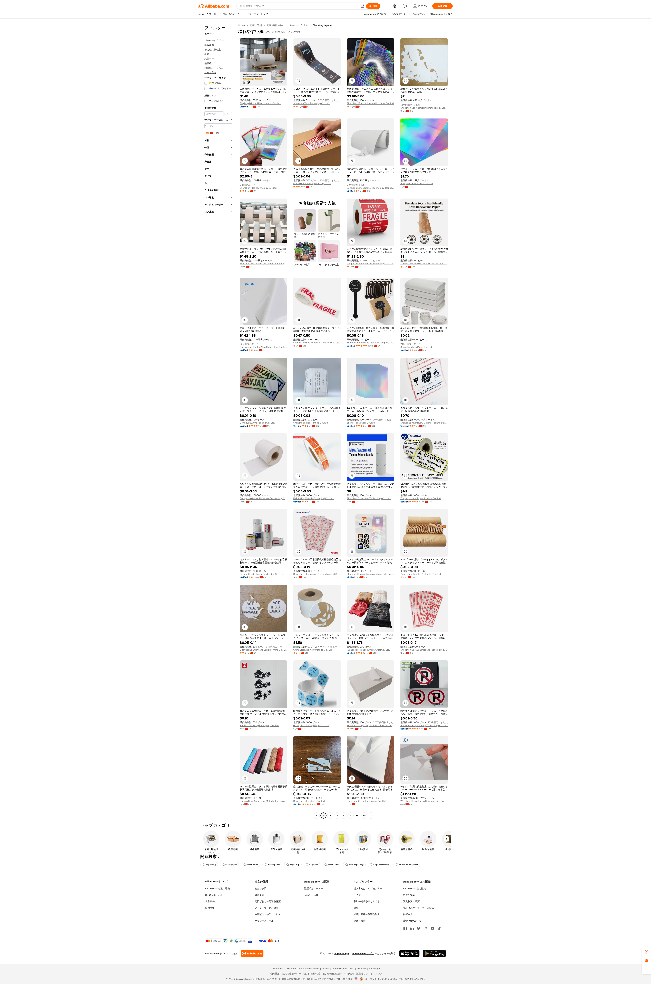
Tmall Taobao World (309, 968)
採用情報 (210, 907)
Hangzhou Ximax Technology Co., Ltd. (366, 801)
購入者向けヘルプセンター (368, 888)
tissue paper (274, 865)
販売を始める (410, 895)
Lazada (325, 968)
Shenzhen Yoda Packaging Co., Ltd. (311, 103)
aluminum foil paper (408, 865)
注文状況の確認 (411, 901)
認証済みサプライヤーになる (418, 907)
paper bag (211, 865)
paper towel (333, 865)
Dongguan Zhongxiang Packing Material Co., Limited (317, 574)
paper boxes (252, 865)
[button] (363, 6)
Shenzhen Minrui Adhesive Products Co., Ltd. (370, 103)
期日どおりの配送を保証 (268, 901)
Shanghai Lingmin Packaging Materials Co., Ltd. (370, 574)
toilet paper (231, 865)
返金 (356, 907)
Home (241, 25)
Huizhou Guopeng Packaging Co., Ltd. (259, 725)
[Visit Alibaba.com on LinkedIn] (412, 928)
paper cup (294, 865)
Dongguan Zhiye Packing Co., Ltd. (257, 422)
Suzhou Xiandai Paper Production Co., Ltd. (261, 574)
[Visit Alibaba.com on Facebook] (405, 928)
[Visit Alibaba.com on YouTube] (432, 928)
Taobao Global (339, 968)
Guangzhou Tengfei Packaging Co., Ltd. (420, 574)
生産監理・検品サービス (268, 914)
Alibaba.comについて (217, 881)
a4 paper (313, 865)
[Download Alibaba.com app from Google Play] (434, 953)
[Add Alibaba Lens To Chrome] (252, 953)
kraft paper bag (356, 865)
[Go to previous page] (317, 815)
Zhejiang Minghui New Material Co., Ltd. (260, 103)
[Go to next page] (371, 815)
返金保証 (259, 895)
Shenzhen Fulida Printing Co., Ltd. (310, 422)
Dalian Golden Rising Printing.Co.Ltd (312, 183)
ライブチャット (362, 895)
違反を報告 (360, 920)
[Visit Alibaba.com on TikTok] (439, 928)
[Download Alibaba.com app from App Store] (409, 953)
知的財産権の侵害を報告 (367, 914)
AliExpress (277, 968)
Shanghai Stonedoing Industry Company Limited (370, 342)
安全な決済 (261, 888)
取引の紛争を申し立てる (367, 901)
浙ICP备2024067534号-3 (412, 979)
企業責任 (210, 901)
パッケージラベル (298, 25)
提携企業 (408, 914)
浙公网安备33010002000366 (381, 979)
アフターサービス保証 (266, 907)
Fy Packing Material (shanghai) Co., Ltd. (313, 498)
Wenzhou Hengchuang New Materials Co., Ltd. (424, 801)
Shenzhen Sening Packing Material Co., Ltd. (423, 107)
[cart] (405, 6)
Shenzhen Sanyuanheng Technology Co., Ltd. (424, 725)
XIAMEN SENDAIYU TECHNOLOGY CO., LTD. (423, 263)
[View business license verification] (356, 979)
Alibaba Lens (212, 953)
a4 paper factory (381, 865)
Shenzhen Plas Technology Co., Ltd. (258, 187)
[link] (646, 951)
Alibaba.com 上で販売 (414, 888)
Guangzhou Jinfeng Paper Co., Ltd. (311, 725)
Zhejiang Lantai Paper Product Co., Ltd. (420, 498)
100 (364, 815)
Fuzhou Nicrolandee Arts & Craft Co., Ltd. (368, 649)
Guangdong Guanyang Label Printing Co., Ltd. (263, 649)
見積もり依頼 (311, 895)
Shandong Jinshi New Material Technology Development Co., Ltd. (424, 422)
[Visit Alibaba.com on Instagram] (425, 928)
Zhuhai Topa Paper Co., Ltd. (361, 422)
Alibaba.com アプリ (363, 953)
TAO (352, 968)
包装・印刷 (256, 25)
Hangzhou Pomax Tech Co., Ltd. (416, 183)
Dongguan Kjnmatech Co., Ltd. (309, 801)
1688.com (290, 968)
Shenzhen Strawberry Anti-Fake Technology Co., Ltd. (263, 263)
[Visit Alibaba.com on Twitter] (419, 928)
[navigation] (217, 421)
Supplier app (341, 953)
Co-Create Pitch (213, 895)
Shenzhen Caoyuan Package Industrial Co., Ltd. (424, 649)
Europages (374, 968)
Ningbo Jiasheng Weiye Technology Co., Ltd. (370, 263)
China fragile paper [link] (322, 25)
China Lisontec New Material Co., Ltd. (312, 649)
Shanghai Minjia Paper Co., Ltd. (416, 347)
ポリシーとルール (264, 920)
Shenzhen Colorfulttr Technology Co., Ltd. (369, 498)
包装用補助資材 (275, 25)
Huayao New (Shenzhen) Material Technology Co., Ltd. (263, 801)
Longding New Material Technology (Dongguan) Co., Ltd (370, 187)
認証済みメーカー (313, 888)
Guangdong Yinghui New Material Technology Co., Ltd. (263, 347)
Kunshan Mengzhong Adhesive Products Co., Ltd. (370, 725)
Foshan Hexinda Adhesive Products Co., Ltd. (316, 342)
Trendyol (361, 968)
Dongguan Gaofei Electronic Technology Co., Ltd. (263, 498)
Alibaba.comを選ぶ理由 (217, 888)
